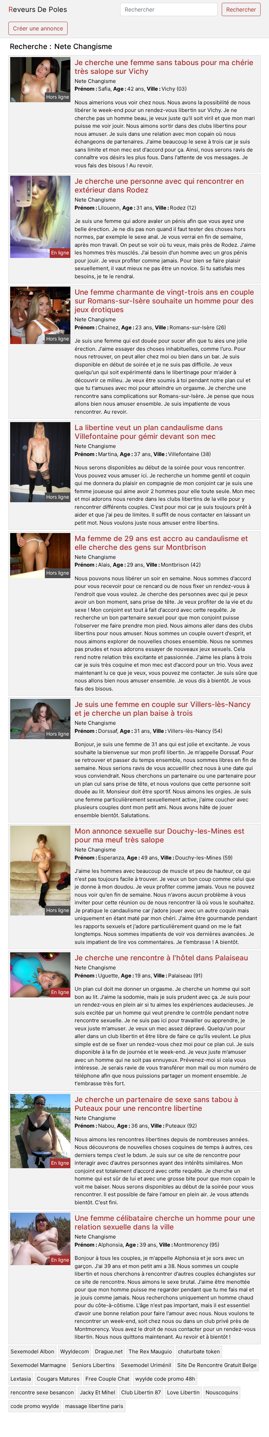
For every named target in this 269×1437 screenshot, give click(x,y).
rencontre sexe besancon (42, 1392)
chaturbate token (199, 1351)
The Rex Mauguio (150, 1351)
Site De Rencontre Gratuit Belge (217, 1365)
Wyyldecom (74, 1351)
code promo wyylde (35, 1406)
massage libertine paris (94, 1406)
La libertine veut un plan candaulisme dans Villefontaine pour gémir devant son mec (149, 432)
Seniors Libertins (93, 1365)
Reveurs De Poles (37, 9)
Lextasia (21, 1378)
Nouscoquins (222, 1392)
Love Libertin (183, 1392)
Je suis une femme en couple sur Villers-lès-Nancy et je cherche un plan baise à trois (163, 708)
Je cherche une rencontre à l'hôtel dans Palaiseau (161, 957)
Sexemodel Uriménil (146, 1365)
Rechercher (241, 9)
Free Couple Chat (107, 1378)
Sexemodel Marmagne (38, 1365)
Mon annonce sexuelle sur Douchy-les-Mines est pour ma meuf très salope (159, 835)
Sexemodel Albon (32, 1351)
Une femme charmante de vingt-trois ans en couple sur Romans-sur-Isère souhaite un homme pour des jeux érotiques (164, 301)
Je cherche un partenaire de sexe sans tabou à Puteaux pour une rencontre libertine (156, 1104)
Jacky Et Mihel (97, 1392)
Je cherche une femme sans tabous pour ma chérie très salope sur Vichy (164, 67)
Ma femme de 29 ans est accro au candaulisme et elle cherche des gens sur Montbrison (161, 543)
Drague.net (109, 1351)
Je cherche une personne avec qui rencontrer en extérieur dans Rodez (159, 185)
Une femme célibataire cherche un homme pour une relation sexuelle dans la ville (165, 1222)
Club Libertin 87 (141, 1392)
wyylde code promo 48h (165, 1378)
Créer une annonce (38, 28)
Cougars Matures (58, 1378)
